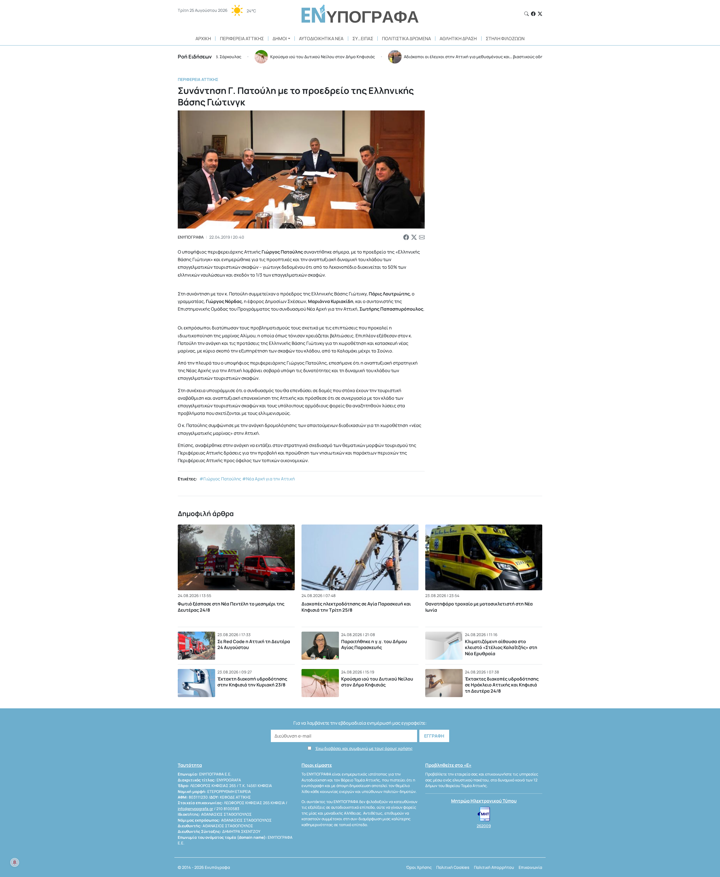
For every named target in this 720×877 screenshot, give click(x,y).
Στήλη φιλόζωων (505, 38)
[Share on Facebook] (406, 237)
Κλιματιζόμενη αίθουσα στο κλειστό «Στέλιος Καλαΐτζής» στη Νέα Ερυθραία (501, 647)
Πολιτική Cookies (452, 867)
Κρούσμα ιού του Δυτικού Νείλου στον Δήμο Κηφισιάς (377, 682)
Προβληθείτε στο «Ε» (448, 765)
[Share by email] (422, 237)
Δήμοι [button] (280, 38)
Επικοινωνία (530, 867)
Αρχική (203, 38)
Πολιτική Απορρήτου (494, 867)
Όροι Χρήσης (419, 867)
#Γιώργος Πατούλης (220, 479)
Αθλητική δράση (458, 38)
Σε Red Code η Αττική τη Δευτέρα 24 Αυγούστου (253, 644)
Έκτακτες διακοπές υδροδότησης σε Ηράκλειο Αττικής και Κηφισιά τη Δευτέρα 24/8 (502, 685)
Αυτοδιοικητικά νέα (321, 38)
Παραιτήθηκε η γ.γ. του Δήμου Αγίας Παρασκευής (374, 644)
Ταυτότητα (190, 765)
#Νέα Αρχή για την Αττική (268, 479)
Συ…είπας (362, 38)
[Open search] (526, 13)
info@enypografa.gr (195, 808)
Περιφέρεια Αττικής (242, 38)
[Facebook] (533, 13)
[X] (540, 13)
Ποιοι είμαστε (317, 765)
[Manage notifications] (14, 862)
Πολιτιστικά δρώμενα (406, 38)
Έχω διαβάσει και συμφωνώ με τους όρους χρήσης (364, 748)
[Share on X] (414, 237)
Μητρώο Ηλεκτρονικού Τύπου (484, 801)
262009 (484, 825)
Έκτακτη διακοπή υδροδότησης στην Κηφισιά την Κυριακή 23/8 (252, 682)
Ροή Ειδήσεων (195, 56)
